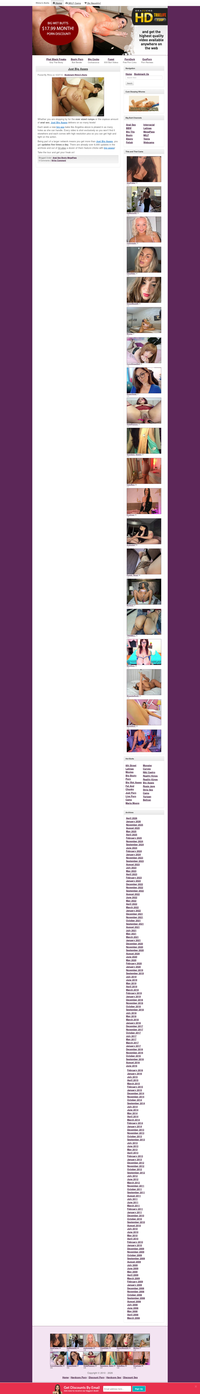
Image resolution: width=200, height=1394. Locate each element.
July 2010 (132, 1228)
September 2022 (135, 890)
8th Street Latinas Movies (131, 769)
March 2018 (132, 1019)
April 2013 (132, 1152)
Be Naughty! (94, 3)
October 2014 (134, 1099)
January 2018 (133, 1022)
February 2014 (135, 1123)
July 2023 (131, 867)
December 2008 (135, 1288)
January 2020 (133, 966)
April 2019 (131, 986)
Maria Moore (132, 803)
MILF (146, 135)
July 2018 (131, 1013)
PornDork (130, 59)
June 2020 (131, 956)
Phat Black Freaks (56, 59)
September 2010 (136, 1222)
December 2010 (135, 1215)
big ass (60, 127)
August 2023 (133, 864)
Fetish (129, 142)
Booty (64, 157)
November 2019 (134, 970)
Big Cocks (93, 59)
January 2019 (133, 996)
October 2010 (134, 1218)
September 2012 (136, 1172)
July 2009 (132, 1265)
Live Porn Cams (131, 798)
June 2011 (132, 1202)
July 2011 (132, 1199)
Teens (146, 138)
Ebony (129, 138)
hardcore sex (113, 1377)
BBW (128, 128)
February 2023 (134, 877)
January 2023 (133, 880)
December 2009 (135, 1248)
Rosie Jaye (149, 786)
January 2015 (134, 1090)
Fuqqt (111, 59)
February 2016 (135, 1070)
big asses (109, 147)
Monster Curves (147, 767)
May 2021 (131, 933)
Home (58, 3)
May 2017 (131, 1039)
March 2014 (133, 1119)
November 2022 (134, 887)
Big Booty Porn (131, 777)
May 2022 (131, 900)
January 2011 (134, 1212)
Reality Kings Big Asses (150, 781)
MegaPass (72, 157)
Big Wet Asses (134, 782)
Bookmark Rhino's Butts (76, 74)
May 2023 (131, 871)
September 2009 (136, 1258)
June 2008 (132, 1308)
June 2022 (131, 897)
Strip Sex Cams (148, 791)
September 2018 (135, 1009)
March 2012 (133, 1182)
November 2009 (135, 1251)
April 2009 (132, 1275)
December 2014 (135, 1093)
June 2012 (132, 1179)
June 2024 (131, 847)
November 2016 (134, 1052)
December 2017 (134, 1026)
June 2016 (131, 1065)
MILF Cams (74, 3)
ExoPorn (147, 59)
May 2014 (132, 1113)
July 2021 (131, 930)
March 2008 (133, 1318)
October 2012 (134, 1169)
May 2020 (131, 960)
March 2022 (132, 907)
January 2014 (134, 1126)
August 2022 (133, 894)
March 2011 (133, 1205)
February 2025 (134, 837)
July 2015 (132, 1076)
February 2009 (135, 1281)
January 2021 (133, 940)
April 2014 (132, 1116)
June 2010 (132, 1232)
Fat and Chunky (130, 787)
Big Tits (130, 131)
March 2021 (132, 937)
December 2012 (135, 1162)
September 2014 (136, 1103)
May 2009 (132, 1271)
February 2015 (135, 1086)
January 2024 (133, 854)
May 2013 (132, 1149)
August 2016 (133, 1062)
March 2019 (132, 989)
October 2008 (134, 1294)
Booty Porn (77, 59)
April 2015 (132, 1080)
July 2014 (132, 1106)
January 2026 (133, 821)
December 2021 (134, 913)
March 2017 (132, 1042)
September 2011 (136, 1192)
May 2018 (131, 1016)
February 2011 (135, 1209)
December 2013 (135, 1129)
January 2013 (134, 1159)
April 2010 (132, 1238)
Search (129, 83)
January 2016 (134, 1073)
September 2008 (136, 1298)
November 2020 (134, 947)
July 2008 (132, 1304)
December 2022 (134, 884)
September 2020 (135, 950)
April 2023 (131, 874)
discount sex (130, 1377)
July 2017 (131, 1036)
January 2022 (133, 910)
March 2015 (133, 1083)
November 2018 (134, 1003)
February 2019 (134, 993)
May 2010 (132, 1235)
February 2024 (134, 851)
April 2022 (131, 904)
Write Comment (59, 160)
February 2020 (134, 963)
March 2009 (133, 1278)
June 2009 (132, 1268)
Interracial (149, 124)
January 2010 (134, 1245)
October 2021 (133, 920)
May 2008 (132, 1311)
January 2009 (134, 1284)
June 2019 (131, 979)
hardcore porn (79, 1377)
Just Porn (131, 792)
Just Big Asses (78, 69)
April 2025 (131, 834)
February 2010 (135, 1242)
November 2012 (135, 1166)
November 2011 (135, 1185)
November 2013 (135, 1133)
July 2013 (132, 1142)
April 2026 (131, 818)
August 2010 (134, 1225)
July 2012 (132, 1175)
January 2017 (133, 1045)
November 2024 (134, 841)
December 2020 (134, 943)
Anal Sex (57, 157)
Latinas (147, 128)
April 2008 (132, 1314)
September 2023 (135, 861)
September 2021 (135, 923)
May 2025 (131, 831)
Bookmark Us (141, 74)
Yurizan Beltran (147, 798)
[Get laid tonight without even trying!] (144, 103)
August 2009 (134, 1261)
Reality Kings (150, 775)
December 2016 (134, 1049)
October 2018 (133, 1006)
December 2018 (134, 999)
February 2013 (135, 1156)
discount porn (96, 1377)
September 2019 (135, 973)
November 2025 (134, 824)
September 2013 (136, 1139)
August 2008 (134, 1301)
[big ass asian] (78, 96)
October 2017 (133, 1032)
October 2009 (134, 1255)
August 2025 (133, 828)
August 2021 (133, 927)
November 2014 (135, 1096)
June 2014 (132, 1109)
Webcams (148, 142)
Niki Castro (149, 772)
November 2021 (134, 917)
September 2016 (135, 1059)
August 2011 (134, 1195)
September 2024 (135, 844)
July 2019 (131, 976)
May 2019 (131, 983)
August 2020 (133, 953)
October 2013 (134, 1136)
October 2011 (134, 1189)
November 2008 (135, 1291)
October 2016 (133, 1055)
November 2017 (134, 1029)
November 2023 (134, 857)
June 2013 (132, 1146)
